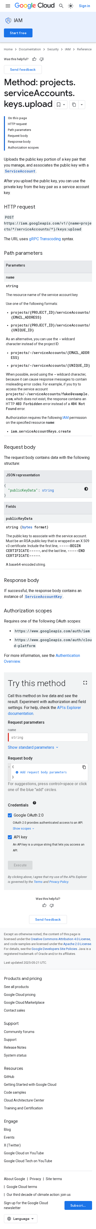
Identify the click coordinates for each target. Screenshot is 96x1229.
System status (15, 1055)
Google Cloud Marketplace (24, 1002)
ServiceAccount (20, 171)
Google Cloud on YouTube (24, 1153)
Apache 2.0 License (77, 944)
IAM (18, 20)
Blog (7, 1129)
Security (53, 49)
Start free (18, 33)
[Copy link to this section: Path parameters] (47, 253)
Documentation (30, 49)
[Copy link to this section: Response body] (44, 581)
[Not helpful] (41, 59)
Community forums (19, 1032)
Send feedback (23, 69)
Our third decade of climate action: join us (39, 1195)
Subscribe (78, 1205)
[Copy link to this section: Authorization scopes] (57, 611)
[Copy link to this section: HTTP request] (40, 207)
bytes (27, 527)
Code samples (15, 1092)
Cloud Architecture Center (24, 1100)
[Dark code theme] (86, 489)
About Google (14, 1179)
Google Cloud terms (22, 1187)
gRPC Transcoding (45, 239)
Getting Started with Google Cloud (30, 1085)
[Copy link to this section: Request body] (40, 448)
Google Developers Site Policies (54, 949)
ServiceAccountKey (43, 596)
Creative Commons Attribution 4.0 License (60, 939)
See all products (16, 987)
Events (9, 1137)
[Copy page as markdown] (74, 104)
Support (10, 1040)
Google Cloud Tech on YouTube (28, 1161)
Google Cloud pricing (19, 995)
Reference (84, 49)
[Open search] (61, 6)
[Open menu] (8, 6)
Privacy (35, 1179)
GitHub (9, 1077)
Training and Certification (23, 1108)
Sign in (84, 6)
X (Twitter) (12, 1145)
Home (8, 49)
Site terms (54, 1179)
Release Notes (15, 1047)
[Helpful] (34, 59)
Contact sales (14, 1010)
